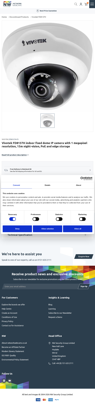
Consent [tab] (16, 185)
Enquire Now (83, 256)
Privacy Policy (7, 321)
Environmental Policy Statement (15, 360)
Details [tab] (47, 185)
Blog (50, 305)
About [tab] (78, 185)
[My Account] (81, 4)
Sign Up (84, 286)
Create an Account (9, 313)
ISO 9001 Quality (9, 355)
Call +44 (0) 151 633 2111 (62, 363)
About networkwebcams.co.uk (14, 343)
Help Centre (6, 309)
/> (3, 22)
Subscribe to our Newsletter (60, 313)
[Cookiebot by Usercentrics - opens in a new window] (82, 178)
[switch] (36, 219)
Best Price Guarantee (48, 11)
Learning (52, 309)
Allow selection (47, 229)
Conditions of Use (9, 317)
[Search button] (75, 4)
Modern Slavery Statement (13, 351)
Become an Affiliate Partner (13, 347)
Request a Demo (55, 317)
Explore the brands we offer (13, 305)
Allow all (77, 229)
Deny (17, 229)
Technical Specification (20, 235)
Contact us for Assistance (13, 325)
